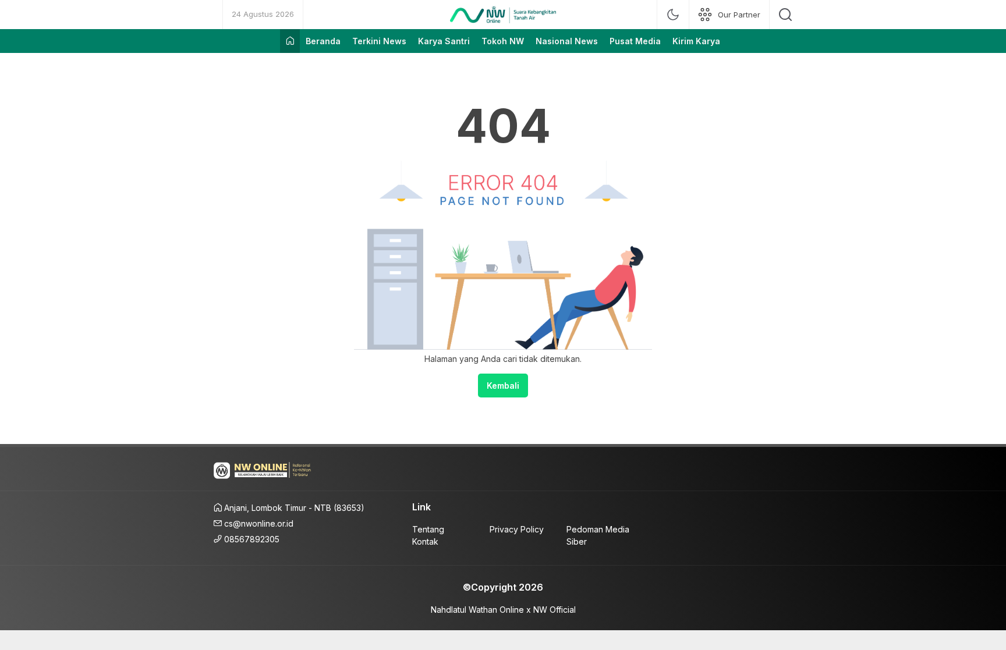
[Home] (290, 41)
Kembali (503, 385)
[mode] (673, 14)
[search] (785, 14)
